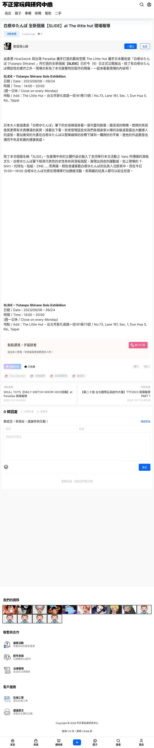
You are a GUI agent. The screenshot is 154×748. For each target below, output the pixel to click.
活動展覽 (11, 33)
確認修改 (145, 421)
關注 (131, 46)
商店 (8, 13)
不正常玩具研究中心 (87, 723)
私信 (145, 46)
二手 (58, 13)
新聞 (38, 13)
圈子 (18, 13)
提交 (144, 467)
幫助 (48, 13)
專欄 (28, 13)
